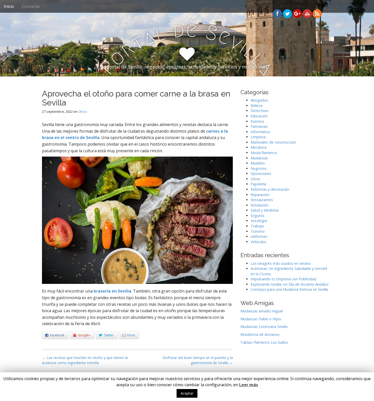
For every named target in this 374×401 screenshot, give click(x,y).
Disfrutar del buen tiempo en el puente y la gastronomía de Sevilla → (198, 360)
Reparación (260, 194)
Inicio (9, 6)
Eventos (257, 121)
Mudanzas (259, 158)
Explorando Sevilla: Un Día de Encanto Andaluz (289, 284)
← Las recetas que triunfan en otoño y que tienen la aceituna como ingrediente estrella (85, 360)
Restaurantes (262, 199)
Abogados (259, 100)
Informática (260, 131)
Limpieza (258, 136)
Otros (82, 111)
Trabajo (257, 226)
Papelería (258, 184)
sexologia (259, 220)
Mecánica (258, 147)
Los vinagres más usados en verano (281, 263)
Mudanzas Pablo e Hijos (260, 318)
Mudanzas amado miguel (261, 311)
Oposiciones (261, 173)
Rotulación (259, 205)
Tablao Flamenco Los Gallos (264, 342)
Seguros (257, 215)
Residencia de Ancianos (260, 334)
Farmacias (259, 126)
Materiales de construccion (273, 142)
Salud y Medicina (265, 210)
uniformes (259, 236)
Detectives (260, 110)
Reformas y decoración (270, 189)
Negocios (259, 168)
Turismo (258, 231)
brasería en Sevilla (112, 291)
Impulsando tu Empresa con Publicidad (283, 278)
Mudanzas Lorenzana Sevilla (263, 326)
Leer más (248, 385)
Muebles (258, 163)
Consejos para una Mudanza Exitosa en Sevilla (289, 289)
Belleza (257, 105)
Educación (259, 116)
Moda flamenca (264, 152)
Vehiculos (258, 241)
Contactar (31, 6)
